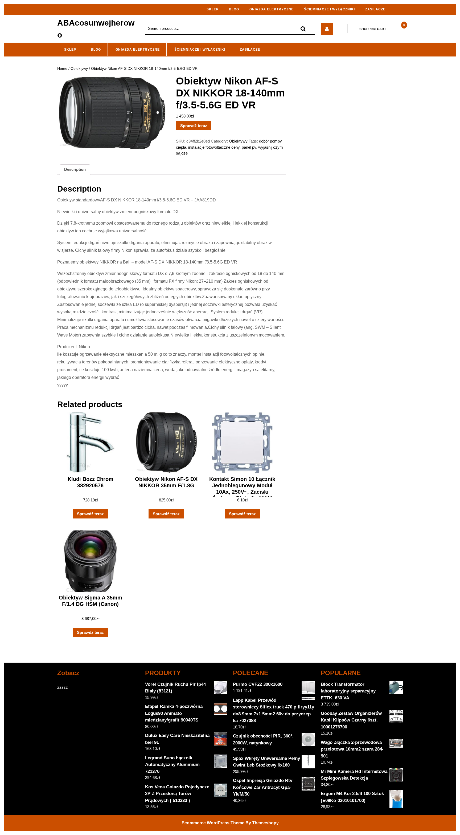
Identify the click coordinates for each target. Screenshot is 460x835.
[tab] (75, 169)
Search (303, 28)
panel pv (249, 147)
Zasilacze (375, 9)
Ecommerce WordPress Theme (213, 823)
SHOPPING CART (372, 29)
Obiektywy (79, 69)
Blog (234, 9)
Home (62, 69)
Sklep (213, 9)
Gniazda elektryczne (271, 9)
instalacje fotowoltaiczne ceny (214, 147)
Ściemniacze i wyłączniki (329, 9)
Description (75, 169)
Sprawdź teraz (193, 125)
